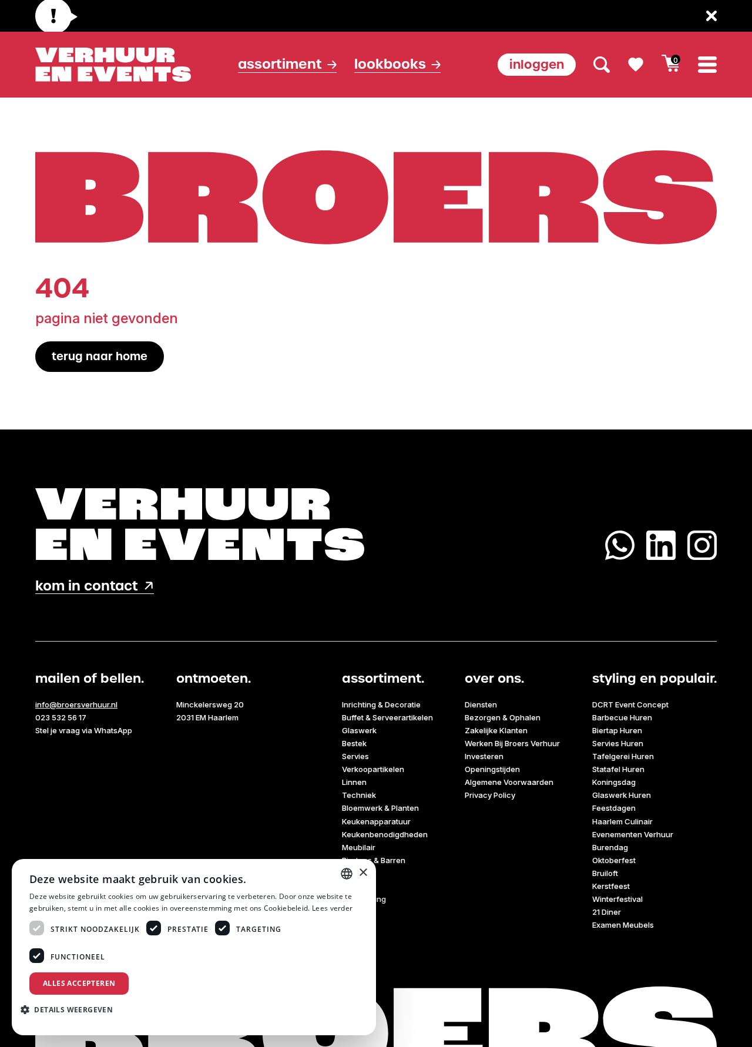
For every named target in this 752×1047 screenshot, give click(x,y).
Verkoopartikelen (373, 769)
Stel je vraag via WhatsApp (83, 730)
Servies (355, 756)
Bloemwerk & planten (380, 808)
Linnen (354, 782)
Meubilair (358, 847)
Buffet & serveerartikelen (387, 717)
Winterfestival (617, 899)
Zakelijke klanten (496, 730)
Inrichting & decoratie (381, 704)
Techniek (359, 795)
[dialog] (194, 947)
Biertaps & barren (373, 860)
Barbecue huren (622, 717)
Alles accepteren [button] (79, 983)
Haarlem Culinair (622, 821)
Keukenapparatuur (376, 821)
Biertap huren (617, 730)
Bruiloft (605, 873)
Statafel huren (618, 769)
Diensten (481, 704)
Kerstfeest (611, 886)
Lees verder (332, 908)
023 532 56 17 (60, 717)
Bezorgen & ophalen (502, 717)
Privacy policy (490, 795)
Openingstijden (492, 769)
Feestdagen (614, 808)
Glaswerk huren (621, 795)
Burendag (610, 847)
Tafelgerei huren (623, 756)
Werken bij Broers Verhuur (512, 743)
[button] (71, 1009)
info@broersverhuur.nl (76, 704)
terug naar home (99, 356)
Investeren (484, 756)
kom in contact (86, 586)
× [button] (362, 872)
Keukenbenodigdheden (385, 834)
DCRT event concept (630, 704)
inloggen (536, 64)
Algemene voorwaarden (509, 782)
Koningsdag (614, 782)
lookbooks (390, 64)
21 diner (606, 912)
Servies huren (617, 743)
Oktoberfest (614, 860)
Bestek (354, 743)
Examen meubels (623, 924)
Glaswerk (359, 730)
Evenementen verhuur (632, 834)
